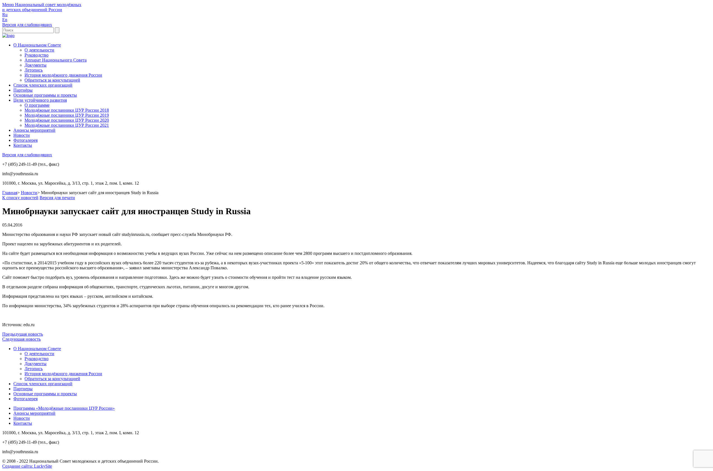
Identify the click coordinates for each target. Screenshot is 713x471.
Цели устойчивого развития (40, 100)
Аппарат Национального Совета (56, 60)
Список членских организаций (42, 85)
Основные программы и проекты (45, 95)
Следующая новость (21, 339)
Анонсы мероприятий (34, 130)
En (4, 19)
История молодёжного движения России (63, 75)
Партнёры (23, 90)
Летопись (34, 70)
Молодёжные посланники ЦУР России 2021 (67, 125)
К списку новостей (20, 197)
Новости (21, 135)
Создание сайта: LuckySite (27, 466)
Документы (36, 65)
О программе (37, 105)
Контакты (22, 145)
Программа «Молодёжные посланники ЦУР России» (64, 408)
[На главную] (8, 35)
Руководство (36, 55)
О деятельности (39, 50)
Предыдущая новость (22, 334)
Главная (9, 192)
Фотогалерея (25, 140)
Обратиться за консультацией (52, 80)
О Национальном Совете (37, 45)
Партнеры (23, 388)
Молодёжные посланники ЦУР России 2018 (67, 110)
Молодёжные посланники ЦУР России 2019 (67, 115)
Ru (5, 14)
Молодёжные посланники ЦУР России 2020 (67, 120)
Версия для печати (57, 197)
